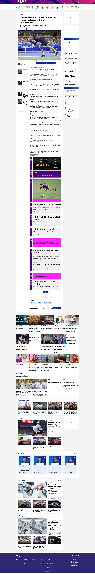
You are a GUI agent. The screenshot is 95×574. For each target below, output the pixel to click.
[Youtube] (78, 555)
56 (24, 14)
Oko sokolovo (45, 2)
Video (61, 2)
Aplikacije (48, 564)
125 (65, 114)
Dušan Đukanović (53, 472)
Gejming (35, 542)
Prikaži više (45, 292)
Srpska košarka (25, 81)
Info (17, 559)
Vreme (41, 563)
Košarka (50, 443)
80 (20, 70)
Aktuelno (50, 506)
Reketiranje (40, 2)
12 (44, 457)
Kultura (25, 562)
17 (45, 403)
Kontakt (48, 567)
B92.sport (24, 28)
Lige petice (50, 420)
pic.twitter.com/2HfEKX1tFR (44, 151)
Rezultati (57, 2)
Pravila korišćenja (50, 562)
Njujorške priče (66, 2)
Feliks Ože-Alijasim (47, 302)
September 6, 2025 (34, 87)
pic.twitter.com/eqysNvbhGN (46, 109)
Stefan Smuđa (22, 472)
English (41, 562)
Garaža (50, 482)
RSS (47, 566)
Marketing (48, 559)
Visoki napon (21, 506)
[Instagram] (76, 555)
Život (17, 563)
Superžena (26, 563)
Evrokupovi (25, 70)
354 (65, 96)
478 (65, 90)
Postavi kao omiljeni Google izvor (42, 63)
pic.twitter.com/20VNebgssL (36, 131)
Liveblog (53, 2)
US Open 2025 (21, 408)
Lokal (33, 563)
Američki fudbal (21, 443)
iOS (49, 542)
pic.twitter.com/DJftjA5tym (39, 85)
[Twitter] (74, 555)
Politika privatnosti (50, 563)
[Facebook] (72, 555)
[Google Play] (75, 562)
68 (20, 100)
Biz (16, 562)
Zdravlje (25, 559)
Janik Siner (33, 302)
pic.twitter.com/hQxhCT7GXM (49, 275)
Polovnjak (35, 506)
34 (20, 92)
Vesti (36, 2)
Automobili (34, 562)
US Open (39, 302)
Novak (50, 2)
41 (20, 81)
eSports (33, 559)
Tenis (22, 14)
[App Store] (75, 565)
